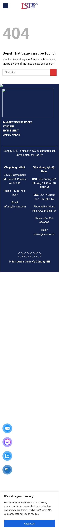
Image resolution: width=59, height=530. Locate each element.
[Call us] (32, 254)
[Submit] (53, 72)
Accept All (29, 523)
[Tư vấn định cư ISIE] (29, 5)
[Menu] (5, 5)
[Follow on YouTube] (38, 254)
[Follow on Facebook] (20, 254)
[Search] (55, 6)
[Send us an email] (26, 254)
